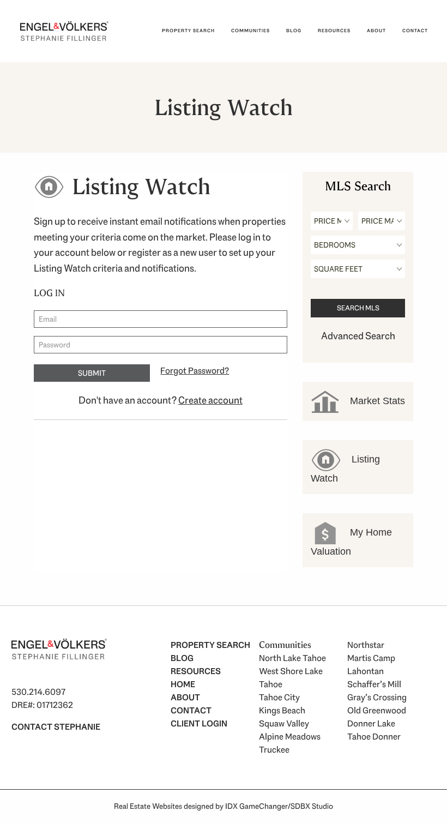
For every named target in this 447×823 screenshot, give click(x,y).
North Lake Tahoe (292, 658)
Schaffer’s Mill (374, 684)
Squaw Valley (284, 723)
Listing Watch (345, 468)
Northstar (365, 645)
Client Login (199, 723)
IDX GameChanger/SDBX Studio (279, 806)
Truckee (274, 749)
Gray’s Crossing (377, 697)
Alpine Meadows (290, 736)
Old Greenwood (376, 710)
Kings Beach (282, 710)
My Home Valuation (351, 541)
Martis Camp (371, 658)
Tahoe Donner (374, 736)
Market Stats (376, 400)
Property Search (188, 30)
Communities (250, 30)
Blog (293, 30)
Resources (334, 30)
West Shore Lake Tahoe (291, 677)
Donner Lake (371, 723)
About (376, 30)
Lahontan (365, 671)
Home (183, 684)
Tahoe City (279, 697)
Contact (415, 30)
